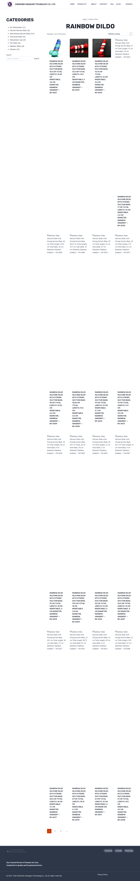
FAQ (111, 4)
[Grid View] (130, 33)
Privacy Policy (103, 874)
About (94, 4)
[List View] (133, 33)
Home (72, 4)
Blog (118, 4)
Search (8, 55)
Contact (103, 4)
